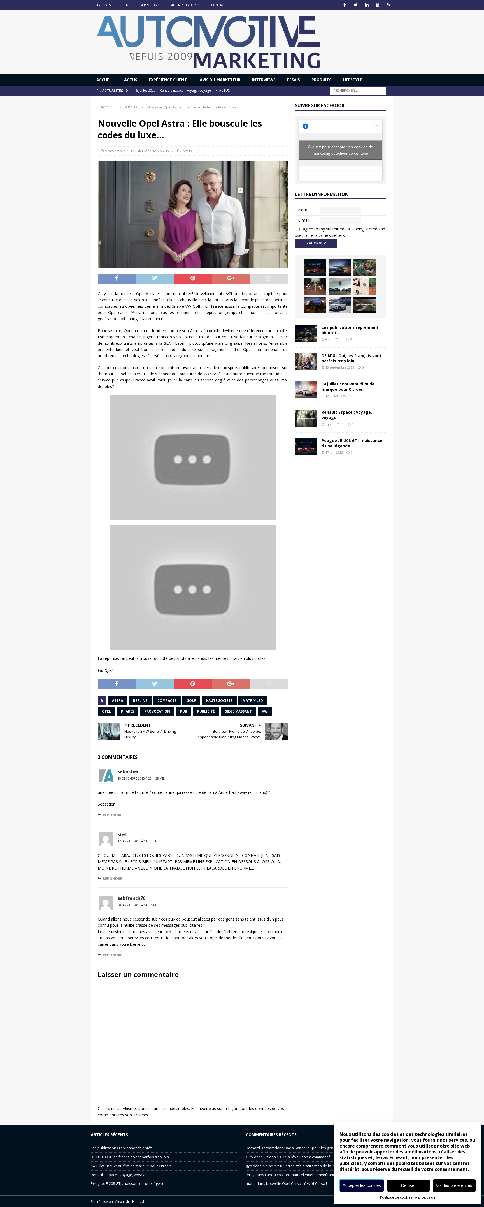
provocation (157, 711)
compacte (166, 700)
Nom (302, 209)
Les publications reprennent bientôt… (350, 330)
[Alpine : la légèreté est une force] (364, 267)
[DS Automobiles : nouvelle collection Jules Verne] (340, 286)
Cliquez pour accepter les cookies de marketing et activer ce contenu (340, 150)
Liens (126, 5)
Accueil (104, 79)
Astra (117, 700)
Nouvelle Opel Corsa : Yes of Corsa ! (296, 1183)
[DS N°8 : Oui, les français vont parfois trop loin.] (306, 361)
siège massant (238, 711)
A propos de (425, 1197)
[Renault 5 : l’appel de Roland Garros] (340, 305)
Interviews (264, 79)
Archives (103, 5)
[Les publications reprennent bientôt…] (306, 333)
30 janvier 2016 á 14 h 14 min (139, 905)
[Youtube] (377, 5)
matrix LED (253, 700)
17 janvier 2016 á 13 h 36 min (139, 841)
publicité (206, 711)
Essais (293, 79)
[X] (355, 5)
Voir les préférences (454, 1185)
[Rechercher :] (358, 90)
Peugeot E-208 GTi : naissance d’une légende (352, 443)
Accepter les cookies (362, 1185)
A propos (149, 5)
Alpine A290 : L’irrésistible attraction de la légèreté (304, 1165)
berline (140, 700)
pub (183, 711)
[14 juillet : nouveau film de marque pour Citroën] (306, 389)
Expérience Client (168, 79)
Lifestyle (352, 79)
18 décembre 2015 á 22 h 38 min (141, 778)
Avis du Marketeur (220, 79)
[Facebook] (345, 5)
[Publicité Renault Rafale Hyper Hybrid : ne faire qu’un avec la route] (364, 305)
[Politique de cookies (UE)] (388, 5)
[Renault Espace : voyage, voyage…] (306, 418)
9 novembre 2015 (119, 150)
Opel (106, 711)
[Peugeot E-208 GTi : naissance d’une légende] (315, 267)
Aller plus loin (184, 5)
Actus (130, 79)
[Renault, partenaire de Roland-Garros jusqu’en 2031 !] (315, 286)
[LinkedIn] (366, 5)
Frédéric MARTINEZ (158, 150)
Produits (321, 79)
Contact (218, 5)
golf (191, 700)
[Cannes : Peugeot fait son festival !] (315, 305)
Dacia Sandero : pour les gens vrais (314, 1147)
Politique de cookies (396, 1197)
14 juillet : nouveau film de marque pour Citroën (348, 386)
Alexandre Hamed (129, 1201)
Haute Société (219, 700)
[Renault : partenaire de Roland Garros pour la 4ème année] (364, 286)
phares (127, 711)
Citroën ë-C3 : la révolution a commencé (297, 1156)
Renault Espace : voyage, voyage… (347, 415)
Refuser (408, 1185)
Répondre (112, 814)
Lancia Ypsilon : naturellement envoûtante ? (302, 1174)
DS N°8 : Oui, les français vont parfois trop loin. (351, 358)
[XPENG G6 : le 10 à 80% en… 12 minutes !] (340, 267)
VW (264, 711)
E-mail (303, 220)
